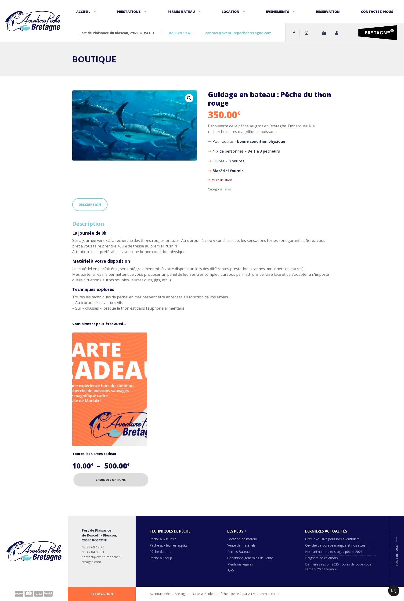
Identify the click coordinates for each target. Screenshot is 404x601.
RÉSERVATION (101, 593)
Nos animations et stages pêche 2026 (334, 551)
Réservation (328, 11)
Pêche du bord (161, 551)
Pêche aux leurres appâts (169, 545)
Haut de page (397, 551)
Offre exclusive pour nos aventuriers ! (333, 539)
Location (230, 11)
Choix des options (111, 480)
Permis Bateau (181, 11)
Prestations (129, 11)
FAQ (230, 570)
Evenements (277, 11)
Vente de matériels (241, 545)
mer (228, 189)
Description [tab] (90, 204)
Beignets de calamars (321, 558)
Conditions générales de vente (250, 558)
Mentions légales (240, 564)
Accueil (83, 11)
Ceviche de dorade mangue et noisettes (335, 545)
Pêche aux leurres (163, 539)
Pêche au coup (161, 558)
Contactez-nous (377, 11)
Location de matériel (243, 539)
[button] (189, 98)
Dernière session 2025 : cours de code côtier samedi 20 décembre (339, 566)
